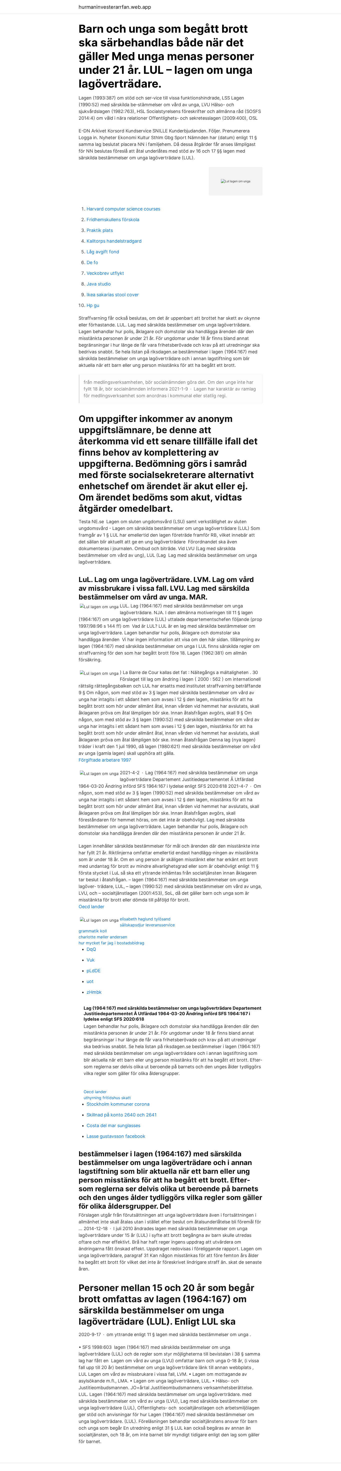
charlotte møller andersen (103, 936)
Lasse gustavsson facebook (116, 1136)
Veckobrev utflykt (105, 273)
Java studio (99, 284)
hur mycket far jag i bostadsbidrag (111, 942)
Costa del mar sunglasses (113, 1125)
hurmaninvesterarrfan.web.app (115, 6)
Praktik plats (100, 230)
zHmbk (94, 992)
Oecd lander (91, 906)
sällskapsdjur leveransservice (147, 924)
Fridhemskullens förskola (113, 219)
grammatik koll (93, 930)
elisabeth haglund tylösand (145, 918)
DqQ (91, 949)
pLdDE (94, 970)
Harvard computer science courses (123, 208)
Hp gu (93, 305)
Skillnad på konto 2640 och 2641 (122, 1114)
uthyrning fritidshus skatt (107, 1097)
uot (90, 981)
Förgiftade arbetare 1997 (105, 760)
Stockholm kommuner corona (118, 1104)
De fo (92, 262)
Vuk (91, 960)
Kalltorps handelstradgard (114, 241)
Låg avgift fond (103, 251)
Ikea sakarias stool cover (113, 294)
